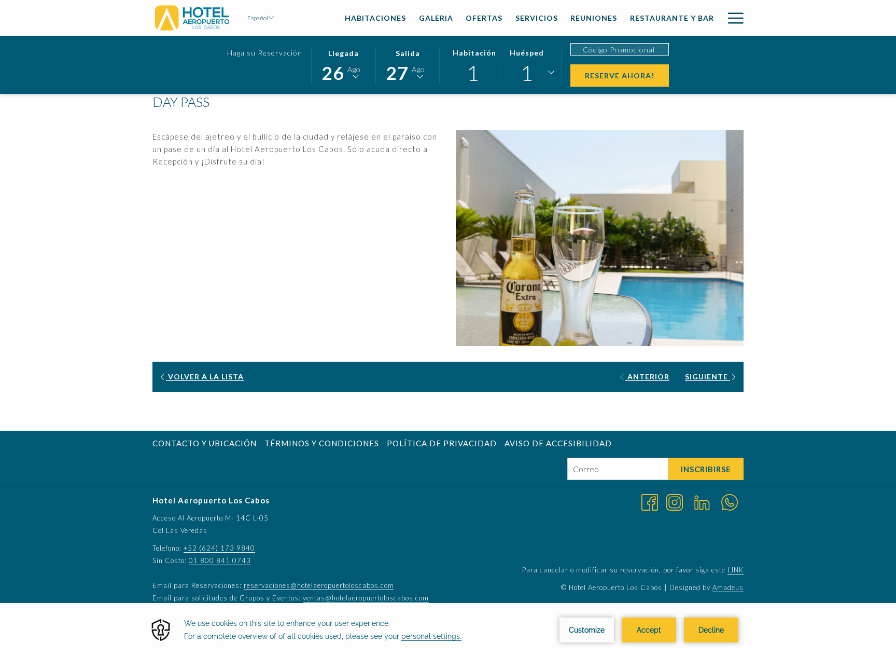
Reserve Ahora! (627, 75)
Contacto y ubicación (204, 443)
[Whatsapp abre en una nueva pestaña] (729, 501)
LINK (735, 570)
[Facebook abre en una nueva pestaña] (649, 501)
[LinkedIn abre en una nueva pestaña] (702, 501)
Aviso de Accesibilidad (558, 443)
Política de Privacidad (442, 443)
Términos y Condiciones (321, 443)
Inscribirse (706, 469)
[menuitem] (376, 18)
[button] (343, 64)
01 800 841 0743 (220, 560)
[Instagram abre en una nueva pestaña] (674, 501)
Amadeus (728, 587)
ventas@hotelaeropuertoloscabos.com (366, 598)
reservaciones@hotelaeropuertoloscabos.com (319, 585)
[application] (448, 630)
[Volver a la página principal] (192, 18)
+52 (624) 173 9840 (219, 548)
